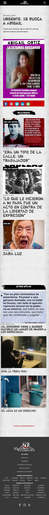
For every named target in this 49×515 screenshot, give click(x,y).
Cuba (6, 478)
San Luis (15, 490)
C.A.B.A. (6, 485)
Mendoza (27, 488)
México (22, 478)
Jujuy (7, 497)
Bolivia (22, 480)
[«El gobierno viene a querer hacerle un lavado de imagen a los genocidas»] (24, 307)
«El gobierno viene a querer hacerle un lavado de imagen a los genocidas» (23, 329)
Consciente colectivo (24, 464)
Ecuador (43, 478)
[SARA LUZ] (23, 234)
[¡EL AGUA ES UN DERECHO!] (24, 391)
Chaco (27, 490)
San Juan (16, 495)
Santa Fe (16, 492)
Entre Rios (16, 485)
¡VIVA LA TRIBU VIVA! (14, 371)
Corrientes (41, 497)
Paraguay (30, 478)
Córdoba (7, 488)
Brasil (37, 480)
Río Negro (27, 485)
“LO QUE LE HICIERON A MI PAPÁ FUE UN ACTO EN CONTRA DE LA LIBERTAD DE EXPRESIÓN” (23, 207)
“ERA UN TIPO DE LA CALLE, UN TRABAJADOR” (22, 156)
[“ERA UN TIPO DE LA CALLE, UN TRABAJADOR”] (23, 132)
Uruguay (15, 480)
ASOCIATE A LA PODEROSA (24, 471)
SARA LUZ (12, 253)
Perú (29, 480)
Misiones (41, 490)
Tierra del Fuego (41, 495)
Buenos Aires (7, 495)
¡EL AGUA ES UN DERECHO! (18, 410)
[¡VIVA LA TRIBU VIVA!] (24, 352)
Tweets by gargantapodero (23, 426)
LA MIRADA (24, 461)
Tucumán (7, 490)
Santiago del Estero (27, 495)
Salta (27, 492)
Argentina (6, 480)
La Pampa (41, 485)
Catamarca (41, 488)
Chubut (6, 492)
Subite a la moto (24, 468)
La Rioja (16, 497)
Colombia (15, 478)
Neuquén (16, 488)
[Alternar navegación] (5, 2)
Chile (36, 478)
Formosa (27, 497)
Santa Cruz (41, 492)
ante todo (24, 457)
